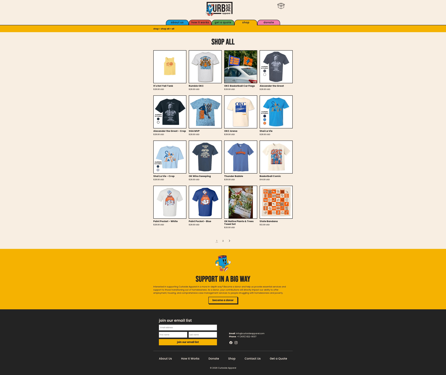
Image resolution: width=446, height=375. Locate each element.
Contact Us (253, 358)
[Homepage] (219, 9)
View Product (169, 67)
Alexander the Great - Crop (169, 131)
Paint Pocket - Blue (200, 221)
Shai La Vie (266, 131)
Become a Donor (223, 300)
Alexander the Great (272, 85)
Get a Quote (223, 22)
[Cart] (281, 8)
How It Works (200, 22)
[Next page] (229, 240)
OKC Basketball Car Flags (239, 85)
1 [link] (216, 240)
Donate (269, 22)
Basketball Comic (270, 176)
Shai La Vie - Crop (164, 176)
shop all (165, 28)
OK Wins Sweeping (200, 176)
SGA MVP (194, 131)
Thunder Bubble (233, 176)
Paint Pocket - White (165, 221)
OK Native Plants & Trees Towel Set (239, 223)
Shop (245, 22)
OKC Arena (230, 131)
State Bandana (269, 221)
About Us (177, 22)
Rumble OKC (196, 85)
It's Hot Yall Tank (163, 85)
